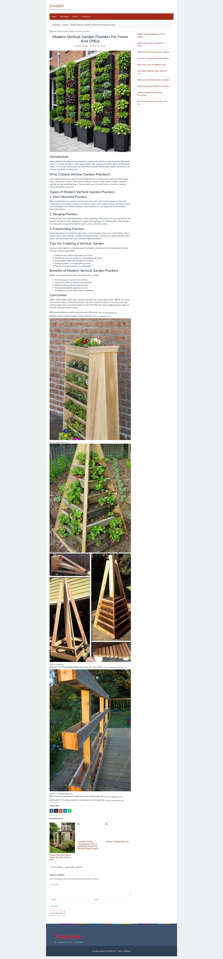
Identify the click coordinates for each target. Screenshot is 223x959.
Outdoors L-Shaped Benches (117, 841)
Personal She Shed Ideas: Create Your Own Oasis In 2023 (60, 857)
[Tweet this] (56, 811)
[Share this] (51, 811)
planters (79, 867)
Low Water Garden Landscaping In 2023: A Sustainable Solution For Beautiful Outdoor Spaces (88, 845)
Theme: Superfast (124, 951)
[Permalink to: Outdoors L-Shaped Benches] (118, 831)
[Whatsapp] (69, 811)
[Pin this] (60, 811)
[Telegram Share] (65, 811)
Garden (60, 867)
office (73, 867)
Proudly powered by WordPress (104, 951)
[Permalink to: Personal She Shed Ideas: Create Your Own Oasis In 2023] (62, 838)
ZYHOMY (57, 6)
